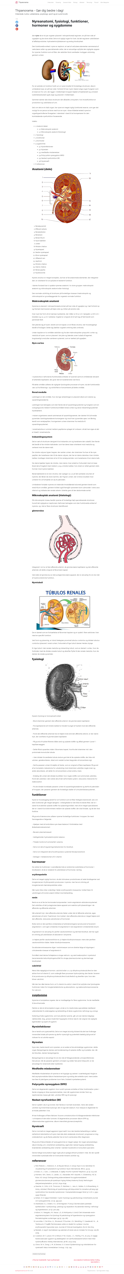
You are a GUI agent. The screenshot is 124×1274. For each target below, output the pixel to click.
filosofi (96, 2)
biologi (75, 2)
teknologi (89, 2)
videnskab (50, 2)
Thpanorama (23, 2)
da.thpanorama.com (21, 1270)
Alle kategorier (104, 2)
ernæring (58, 2)
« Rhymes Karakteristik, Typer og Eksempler (45, 1260)
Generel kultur (67, 2)
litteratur (81, 2)
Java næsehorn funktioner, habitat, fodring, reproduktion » (87, 1261)
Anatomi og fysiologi (39, 1254)
